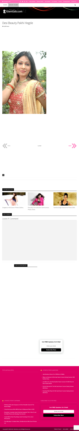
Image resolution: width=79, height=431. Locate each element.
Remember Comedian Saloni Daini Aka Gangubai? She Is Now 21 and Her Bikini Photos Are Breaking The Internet (20, 413)
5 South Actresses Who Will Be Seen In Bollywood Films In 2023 (19, 409)
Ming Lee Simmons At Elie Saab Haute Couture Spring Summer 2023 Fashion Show (59, 378)
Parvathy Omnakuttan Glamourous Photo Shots (38, 208)
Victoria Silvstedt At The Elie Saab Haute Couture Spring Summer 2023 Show (58, 387)
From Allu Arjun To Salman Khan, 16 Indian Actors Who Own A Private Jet (20, 422)
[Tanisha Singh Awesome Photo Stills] (65, 199)
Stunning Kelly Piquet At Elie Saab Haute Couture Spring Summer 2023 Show (58, 391)
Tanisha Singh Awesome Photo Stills (64, 207)
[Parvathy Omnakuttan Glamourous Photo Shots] (39, 199)
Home (5, 5)
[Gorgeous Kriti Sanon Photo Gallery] (14, 199)
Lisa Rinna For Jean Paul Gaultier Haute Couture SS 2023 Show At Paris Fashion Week (58, 382)
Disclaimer (65, 429)
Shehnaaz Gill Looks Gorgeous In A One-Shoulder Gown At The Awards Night (19, 405)
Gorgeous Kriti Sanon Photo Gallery (12, 207)
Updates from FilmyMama (12, 401)
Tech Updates (47, 1)
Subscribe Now (51, 350)
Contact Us (73, 1)
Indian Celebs (13, 5)
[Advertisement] (39, 40)
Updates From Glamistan (50, 370)
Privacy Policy (57, 429)
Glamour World (40, 1)
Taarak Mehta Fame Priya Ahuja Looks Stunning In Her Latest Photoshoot (18, 417)
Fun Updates (54, 1)
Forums (60, 1)
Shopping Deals (66, 1)
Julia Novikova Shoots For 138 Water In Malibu (53, 374)
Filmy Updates (32, 1)
